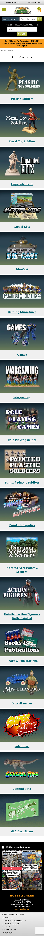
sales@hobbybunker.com (22, 904)
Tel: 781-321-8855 (22, 906)
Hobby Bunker (22, 10)
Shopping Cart (9, 930)
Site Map (6, 927)
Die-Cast (22, 269)
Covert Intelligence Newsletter (22, 25)
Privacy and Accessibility (14, 921)
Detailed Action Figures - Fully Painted (22, 616)
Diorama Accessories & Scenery (22, 570)
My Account (8, 933)
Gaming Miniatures (22, 312)
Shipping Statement (11, 924)
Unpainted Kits (22, 184)
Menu (4, 9)
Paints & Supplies (22, 525)
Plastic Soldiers (22, 99)
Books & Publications (22, 661)
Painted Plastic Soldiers (22, 482)
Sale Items (22, 746)
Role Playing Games (22, 440)
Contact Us (7, 918)
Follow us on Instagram (18, 847)
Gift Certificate (22, 831)
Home (3, 50)
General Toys (22, 789)
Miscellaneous (22, 703)
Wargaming (22, 397)
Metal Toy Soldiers (22, 141)
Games (22, 354)
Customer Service (10, 2)
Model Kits (22, 227)
